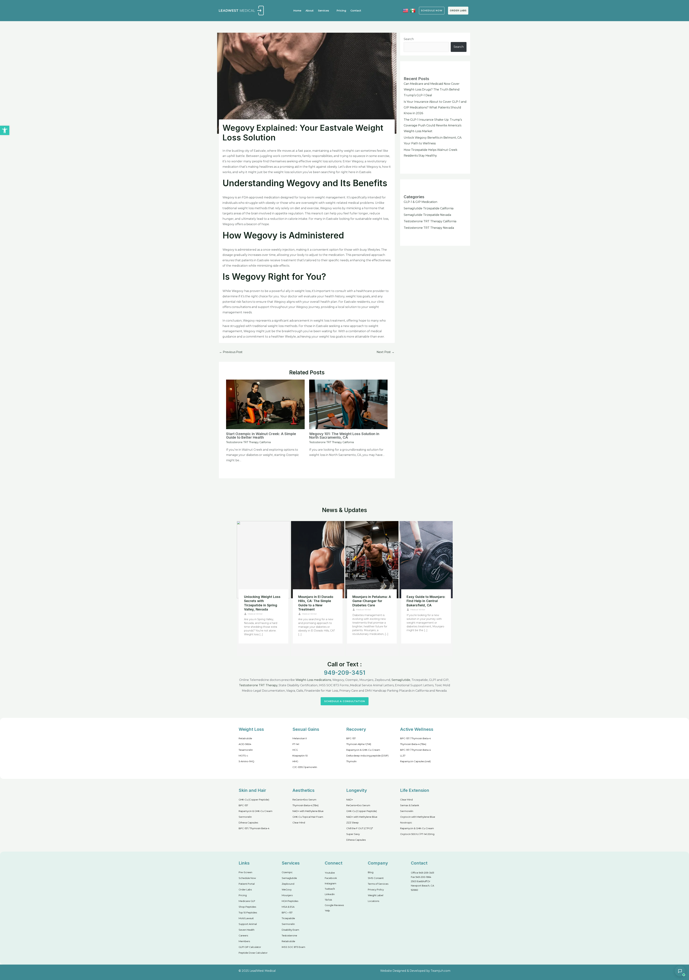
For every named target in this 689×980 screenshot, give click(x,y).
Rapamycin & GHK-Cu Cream (363, 749)
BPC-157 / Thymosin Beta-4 (415, 738)
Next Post (385, 352)
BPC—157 (287, 912)
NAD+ (349, 799)
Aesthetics (303, 790)
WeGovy (287, 889)
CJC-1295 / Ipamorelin (304, 767)
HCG (295, 749)
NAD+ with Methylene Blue (308, 811)
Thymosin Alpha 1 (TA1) (358, 744)
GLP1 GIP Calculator (250, 947)
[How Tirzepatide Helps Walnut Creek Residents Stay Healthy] (317, 559)
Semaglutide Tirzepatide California (428, 208)
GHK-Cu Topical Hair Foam (307, 816)
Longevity (356, 790)
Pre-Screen (245, 872)
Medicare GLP (247, 901)
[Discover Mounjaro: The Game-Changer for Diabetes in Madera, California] (372, 559)
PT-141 (295, 744)
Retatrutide (245, 738)
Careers (243, 935)
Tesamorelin (246, 749)
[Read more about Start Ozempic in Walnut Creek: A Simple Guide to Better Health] (265, 404)
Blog (370, 872)
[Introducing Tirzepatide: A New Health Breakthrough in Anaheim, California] (426, 559)
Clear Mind (298, 822)
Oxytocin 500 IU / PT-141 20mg (417, 834)
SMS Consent (376, 878)
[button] (4, 130)
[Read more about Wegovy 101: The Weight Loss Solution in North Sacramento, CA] (348, 404)
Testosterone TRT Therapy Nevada (429, 227)
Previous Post (231, 352)
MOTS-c (243, 755)
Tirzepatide (288, 918)
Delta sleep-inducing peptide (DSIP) (367, 755)
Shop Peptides (247, 906)
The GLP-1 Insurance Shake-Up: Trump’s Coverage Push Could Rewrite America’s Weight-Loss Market (433, 125)
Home (297, 10)
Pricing (341, 10)
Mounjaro (287, 895)
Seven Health (246, 929)
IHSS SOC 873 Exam (293, 947)
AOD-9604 (245, 744)
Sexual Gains (305, 729)
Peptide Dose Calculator (253, 952)
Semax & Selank (409, 805)
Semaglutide (401, 680)
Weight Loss (251, 729)
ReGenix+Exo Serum (304, 799)
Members (244, 941)
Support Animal (248, 924)
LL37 (402, 755)
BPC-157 (351, 738)
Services (323, 10)
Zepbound (288, 883)
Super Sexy (353, 834)
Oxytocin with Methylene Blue (417, 816)
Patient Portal (247, 883)
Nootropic (406, 822)
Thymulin (351, 761)
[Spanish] (412, 10)
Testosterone (289, 935)
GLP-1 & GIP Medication (420, 202)
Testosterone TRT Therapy (258, 685)
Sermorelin (245, 816)
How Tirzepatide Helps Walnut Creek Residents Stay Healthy (317, 601)
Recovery (356, 729)
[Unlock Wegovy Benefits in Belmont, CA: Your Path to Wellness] (263, 559)
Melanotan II (299, 738)
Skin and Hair (252, 790)
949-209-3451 (344, 672)
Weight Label (375, 895)
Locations (373, 901)
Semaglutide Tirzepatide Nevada (427, 215)
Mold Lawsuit (246, 918)
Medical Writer (255, 609)
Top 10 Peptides (248, 912)
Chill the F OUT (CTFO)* (359, 828)
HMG (295, 761)
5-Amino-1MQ (246, 761)
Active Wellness (416, 729)
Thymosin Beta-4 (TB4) (413, 744)
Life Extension (414, 790)
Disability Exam (290, 929)
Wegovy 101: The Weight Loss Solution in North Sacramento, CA (344, 436)
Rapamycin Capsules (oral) (415, 761)
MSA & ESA (288, 906)
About (310, 10)
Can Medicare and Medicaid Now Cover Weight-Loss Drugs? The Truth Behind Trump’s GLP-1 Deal (432, 89)
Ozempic (287, 872)
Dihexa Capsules (248, 822)
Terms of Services (378, 883)
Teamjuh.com (440, 970)
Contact (355, 10)
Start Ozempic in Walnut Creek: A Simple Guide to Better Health (261, 436)
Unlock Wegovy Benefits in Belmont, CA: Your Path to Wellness (263, 601)
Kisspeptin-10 (300, 755)
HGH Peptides (290, 901)
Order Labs (458, 10)
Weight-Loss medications (313, 680)
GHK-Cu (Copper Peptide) (254, 799)
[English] (405, 10)
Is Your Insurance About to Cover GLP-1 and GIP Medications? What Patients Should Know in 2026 (435, 107)
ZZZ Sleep (352, 822)
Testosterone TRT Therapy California (248, 442)
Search (409, 39)
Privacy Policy (376, 889)
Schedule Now (247, 878)
